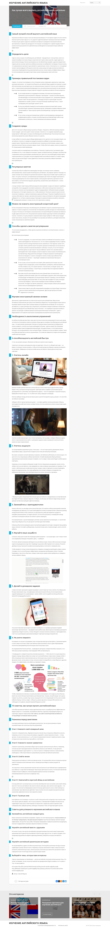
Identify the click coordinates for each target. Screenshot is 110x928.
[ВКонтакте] (57, 881)
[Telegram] (66, 881)
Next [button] (99, 894)
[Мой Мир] (63, 881)
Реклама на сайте (63, 925)
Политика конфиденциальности (47, 925)
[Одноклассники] (61, 881)
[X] (59, 881)
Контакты (82, 2)
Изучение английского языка (28, 3)
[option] (23, 907)
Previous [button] (94, 894)
